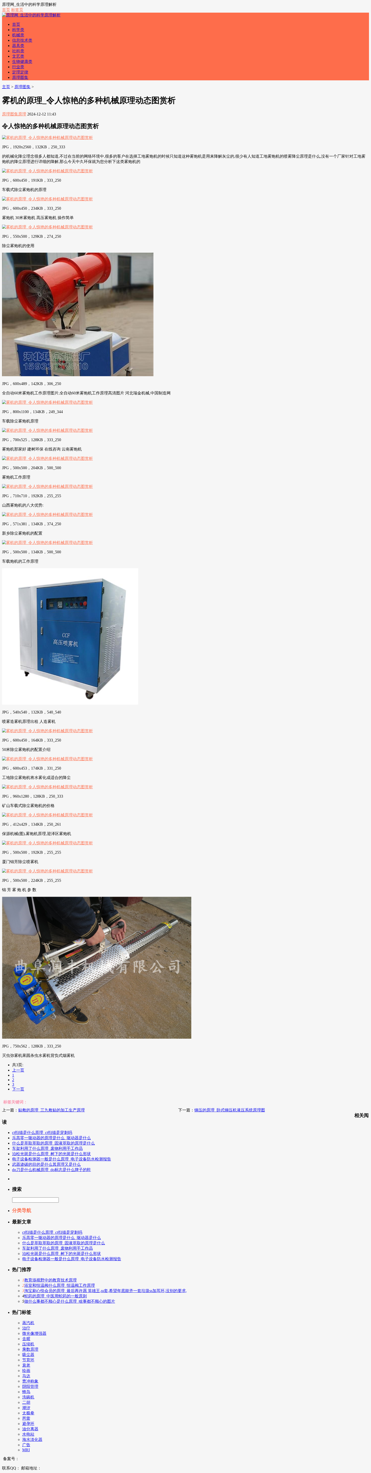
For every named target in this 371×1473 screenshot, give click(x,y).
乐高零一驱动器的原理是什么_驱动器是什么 (51, 1138)
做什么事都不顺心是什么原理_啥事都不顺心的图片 (69, 1301)
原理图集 (20, 77)
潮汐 (26, 1408)
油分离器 (30, 1429)
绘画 (26, 1370)
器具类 (18, 45)
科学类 (18, 30)
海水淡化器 (32, 1439)
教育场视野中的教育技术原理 (50, 1280)
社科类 (18, 51)
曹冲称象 (30, 1381)
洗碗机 (28, 1397)
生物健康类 (22, 61)
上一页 (18, 1070)
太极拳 (28, 1413)
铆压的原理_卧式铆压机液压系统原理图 (229, 1110)
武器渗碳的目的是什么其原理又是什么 (46, 1164)
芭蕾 (26, 1418)
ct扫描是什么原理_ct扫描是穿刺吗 (42, 1132)
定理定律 (20, 72)
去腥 (26, 1339)
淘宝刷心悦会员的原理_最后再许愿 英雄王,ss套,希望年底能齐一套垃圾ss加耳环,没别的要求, (105, 1291)
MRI (26, 1450)
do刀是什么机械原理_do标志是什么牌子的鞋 (51, 1170)
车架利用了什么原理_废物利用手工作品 (47, 1148)
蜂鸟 (26, 1392)
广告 (26, 1445)
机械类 (18, 35)
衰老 (26, 1365)
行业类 (18, 67)
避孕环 (28, 1423)
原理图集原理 (14, 114)
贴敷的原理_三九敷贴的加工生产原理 (51, 1110)
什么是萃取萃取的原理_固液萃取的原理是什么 (53, 1143)
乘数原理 (30, 1349)
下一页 (18, 1089)
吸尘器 (28, 1354)
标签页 (17, 10)
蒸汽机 (28, 1323)
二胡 (26, 1402)
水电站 (28, 1434)
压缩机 (28, 1344)
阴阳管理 (30, 1386)
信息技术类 (22, 40)
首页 (6, 10)
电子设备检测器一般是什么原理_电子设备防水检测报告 (61, 1159)
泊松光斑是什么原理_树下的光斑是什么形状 (51, 1154)
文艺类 (18, 56)
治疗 (26, 1328)
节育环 (28, 1360)
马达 (26, 1376)
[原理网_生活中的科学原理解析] (31, 15)
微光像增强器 (34, 1333)
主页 (6, 87)
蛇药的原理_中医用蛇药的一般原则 (55, 1296)
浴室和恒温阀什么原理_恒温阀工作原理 (59, 1285)
